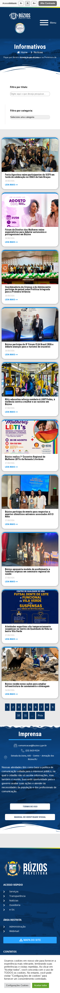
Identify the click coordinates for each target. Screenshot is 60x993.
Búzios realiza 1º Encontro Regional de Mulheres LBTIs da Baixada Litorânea (25, 457)
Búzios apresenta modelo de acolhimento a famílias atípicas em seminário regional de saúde (27, 571)
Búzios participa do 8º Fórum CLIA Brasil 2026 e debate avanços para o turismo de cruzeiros (29, 345)
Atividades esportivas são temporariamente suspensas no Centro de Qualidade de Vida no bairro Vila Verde (28, 629)
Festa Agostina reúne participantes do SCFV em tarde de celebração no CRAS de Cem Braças (29, 175)
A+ (34, 3)
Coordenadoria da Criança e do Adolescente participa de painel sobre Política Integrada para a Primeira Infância (27, 289)
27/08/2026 (9, 408)
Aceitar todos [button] (40, 985)
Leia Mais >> (11, 184)
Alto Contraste (47, 3)
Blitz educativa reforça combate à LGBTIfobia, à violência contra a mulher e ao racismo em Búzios (30, 402)
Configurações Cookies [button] (17, 985)
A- (21, 3)
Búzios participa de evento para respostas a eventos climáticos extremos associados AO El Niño (29, 514)
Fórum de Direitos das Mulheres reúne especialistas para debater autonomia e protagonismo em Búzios (25, 232)
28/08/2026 (9, 181)
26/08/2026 (9, 690)
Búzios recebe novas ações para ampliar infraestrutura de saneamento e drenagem (27, 685)
